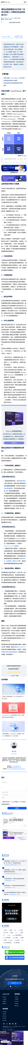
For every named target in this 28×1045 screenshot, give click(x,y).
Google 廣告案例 (6, 937)
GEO (4, 935)
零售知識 (10, 19)
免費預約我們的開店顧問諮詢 (9, 652)
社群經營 (6, 873)
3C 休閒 (5, 930)
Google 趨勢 (15, 937)
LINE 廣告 (17, 940)
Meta (22, 940)
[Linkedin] (12, 1023)
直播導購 (8, 561)
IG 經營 (4, 940)
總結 (5, 85)
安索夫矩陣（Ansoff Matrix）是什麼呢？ (15, 78)
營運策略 (6, 19)
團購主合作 (16, 561)
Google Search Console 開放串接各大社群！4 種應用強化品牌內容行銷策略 (13, 716)
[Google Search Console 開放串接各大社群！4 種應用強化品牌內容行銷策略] (13, 703)
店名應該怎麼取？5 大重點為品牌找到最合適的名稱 (14, 885)
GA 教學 (21, 932)
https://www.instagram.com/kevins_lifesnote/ (17, 768)
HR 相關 (21, 937)
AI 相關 (10, 930)
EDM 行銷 (5, 932)
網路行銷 (12, 873)
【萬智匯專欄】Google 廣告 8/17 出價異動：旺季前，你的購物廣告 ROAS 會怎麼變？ (13, 734)
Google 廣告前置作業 (17, 935)
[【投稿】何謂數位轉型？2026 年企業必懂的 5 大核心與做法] (13, 685)
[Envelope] (15, 1023)
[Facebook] (4, 1023)
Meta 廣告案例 (16, 942)
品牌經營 (15, 18)
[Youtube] (9, 1023)
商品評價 (17, 593)
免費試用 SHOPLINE (19, 647)
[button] (25, 2)
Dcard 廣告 (20, 930)
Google (8, 935)
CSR (15, 930)
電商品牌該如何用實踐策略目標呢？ (13, 83)
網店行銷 (9, 873)
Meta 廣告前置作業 (7, 942)
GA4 (16, 932)
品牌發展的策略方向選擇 (10, 80)
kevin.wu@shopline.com (16, 766)
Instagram (11, 940)
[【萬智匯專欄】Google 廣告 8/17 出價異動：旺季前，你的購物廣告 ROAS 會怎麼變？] (13, 722)
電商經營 (18, 18)
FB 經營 (11, 932)
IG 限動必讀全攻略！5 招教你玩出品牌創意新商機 (14, 878)
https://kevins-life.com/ (17, 767)
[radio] (8, 672)
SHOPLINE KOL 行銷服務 (11, 546)
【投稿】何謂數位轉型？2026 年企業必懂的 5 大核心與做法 (13, 697)
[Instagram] (7, 1023)
